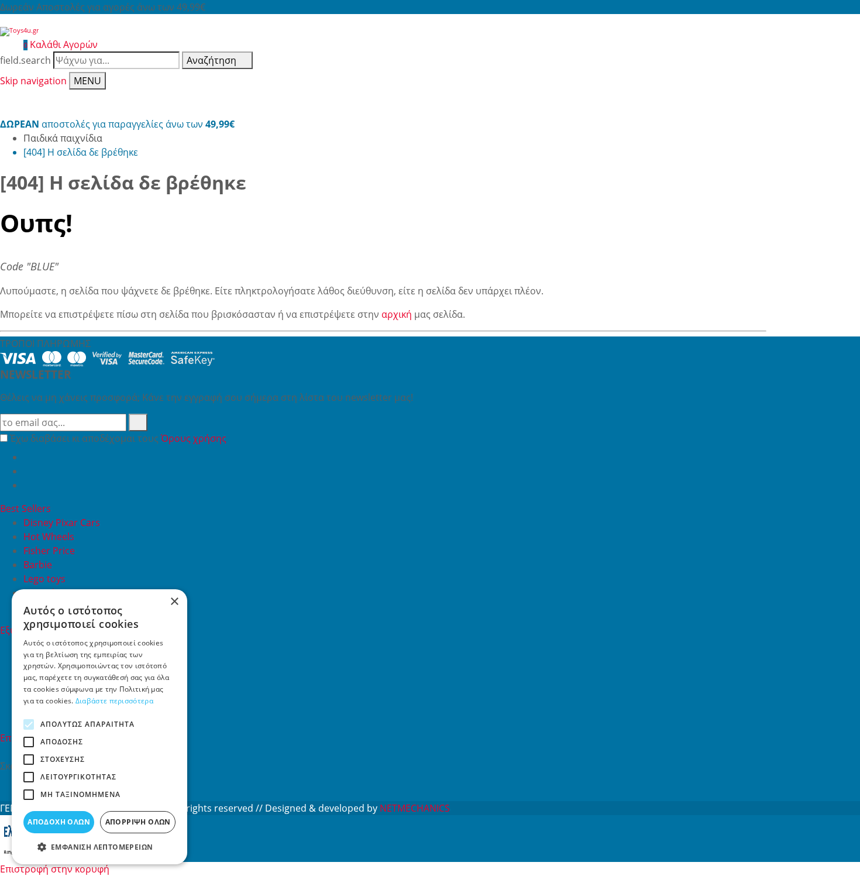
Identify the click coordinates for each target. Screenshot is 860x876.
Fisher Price (49, 550)
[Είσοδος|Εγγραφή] (6, 44)
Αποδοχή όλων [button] (58, 822)
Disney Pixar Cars (61, 522)
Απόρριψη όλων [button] (138, 822)
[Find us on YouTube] (28, 471)
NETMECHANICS (415, 808)
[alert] (99, 726)
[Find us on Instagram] (28, 485)
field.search (25, 60)
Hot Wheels (48, 536)
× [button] (174, 601)
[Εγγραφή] (138, 422)
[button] (99, 847)
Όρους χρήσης (193, 438)
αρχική (396, 314)
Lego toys (44, 578)
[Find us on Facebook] (28, 457)
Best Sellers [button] (26, 508)
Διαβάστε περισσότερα (114, 701)
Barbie (37, 564)
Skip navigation (33, 80)
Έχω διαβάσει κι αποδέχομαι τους (118, 438)
